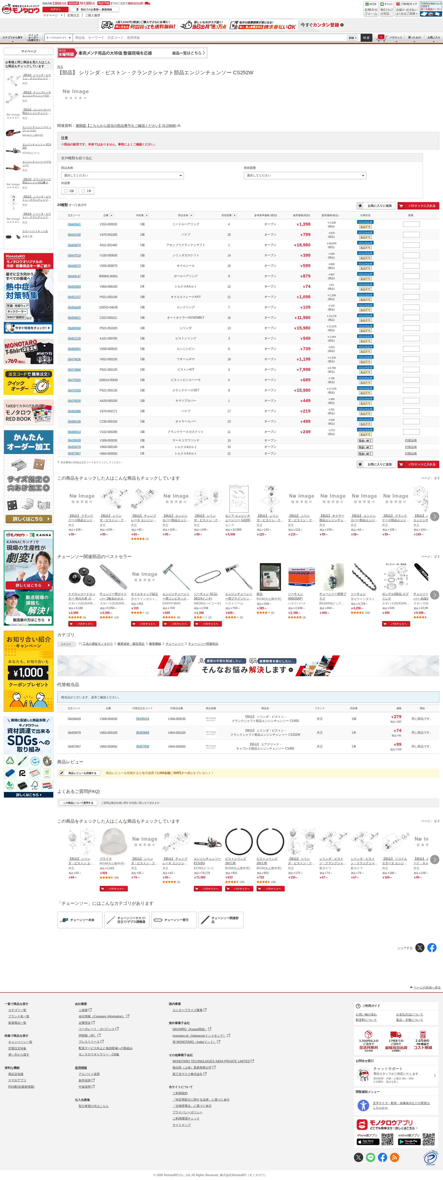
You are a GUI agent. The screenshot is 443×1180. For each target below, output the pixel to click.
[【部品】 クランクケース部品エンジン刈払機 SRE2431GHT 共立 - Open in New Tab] (82, 499)
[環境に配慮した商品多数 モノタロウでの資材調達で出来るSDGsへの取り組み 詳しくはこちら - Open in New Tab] (29, 796)
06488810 (74, 432)
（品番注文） (33, 38)
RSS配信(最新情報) (21, 1086)
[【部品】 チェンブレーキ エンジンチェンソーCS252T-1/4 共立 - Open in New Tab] (145, 499)
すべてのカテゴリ (56, 37)
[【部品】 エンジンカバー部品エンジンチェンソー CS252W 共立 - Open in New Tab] (364, 499)
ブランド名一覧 (18, 1016)
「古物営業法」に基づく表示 (192, 1106)
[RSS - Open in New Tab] (394, 1161)
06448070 (74, 266)
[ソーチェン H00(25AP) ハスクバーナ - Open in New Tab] (302, 577)
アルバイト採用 (89, 1074)
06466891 (74, 349)
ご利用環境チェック (186, 1118)
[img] (21, 9)
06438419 (142, 718)
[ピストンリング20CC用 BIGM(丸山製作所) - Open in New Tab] (270, 842)
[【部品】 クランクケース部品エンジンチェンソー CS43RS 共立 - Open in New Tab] (396, 499)
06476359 (74, 390)
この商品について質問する (78, 802)
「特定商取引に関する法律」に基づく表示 (201, 1099)
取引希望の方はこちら (94, 1106)
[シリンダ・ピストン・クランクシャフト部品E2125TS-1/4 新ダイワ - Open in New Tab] (333, 842)
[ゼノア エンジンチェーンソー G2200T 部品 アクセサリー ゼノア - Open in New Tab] (239, 499)
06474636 (74, 359)
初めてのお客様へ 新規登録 (96, 9)
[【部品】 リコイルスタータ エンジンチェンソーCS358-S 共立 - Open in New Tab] (396, 842)
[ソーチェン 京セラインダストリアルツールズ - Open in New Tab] (364, 577)
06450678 (74, 447)
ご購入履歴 (92, 15)
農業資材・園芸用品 (130, 643)
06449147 (74, 276)
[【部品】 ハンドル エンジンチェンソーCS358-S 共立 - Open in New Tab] (427, 499)
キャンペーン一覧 (20, 1042)
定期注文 (73, 15)
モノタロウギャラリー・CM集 (99, 1054)
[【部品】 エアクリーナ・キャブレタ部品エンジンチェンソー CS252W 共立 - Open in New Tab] (427, 842)
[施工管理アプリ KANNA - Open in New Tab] (29, 589)
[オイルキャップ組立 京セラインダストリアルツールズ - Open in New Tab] (145, 577)
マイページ (50, 15)
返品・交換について (409, 1020)
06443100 (74, 234)
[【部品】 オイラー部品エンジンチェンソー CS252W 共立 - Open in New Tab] (333, 499)
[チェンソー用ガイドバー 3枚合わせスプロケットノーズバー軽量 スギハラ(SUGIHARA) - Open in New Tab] (113, 577)
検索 (366, 37)
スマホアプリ (17, 1080)
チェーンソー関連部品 (203, 643)
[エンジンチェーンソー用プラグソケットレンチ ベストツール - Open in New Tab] (239, 577)
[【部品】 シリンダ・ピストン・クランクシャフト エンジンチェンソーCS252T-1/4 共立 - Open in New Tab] (113, 499)
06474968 (74, 369)
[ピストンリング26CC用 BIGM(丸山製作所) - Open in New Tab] (239, 842)
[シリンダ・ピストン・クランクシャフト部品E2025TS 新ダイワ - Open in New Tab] (364, 842)
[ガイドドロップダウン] (407, 12)
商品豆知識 (15, 1074)
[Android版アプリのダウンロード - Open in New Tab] (417, 1140)
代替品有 (411, 440)
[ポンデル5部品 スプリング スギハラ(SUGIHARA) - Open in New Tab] (396, 577)
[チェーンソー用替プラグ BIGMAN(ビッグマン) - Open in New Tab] (333, 577)
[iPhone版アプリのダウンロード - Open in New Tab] (375, 1140)
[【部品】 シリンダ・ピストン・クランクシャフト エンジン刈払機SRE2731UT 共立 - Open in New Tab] (270, 499)
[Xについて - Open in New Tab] (358, 1161)
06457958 (142, 746)
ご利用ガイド (371, 1005)
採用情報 (81, 1067)
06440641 (74, 224)
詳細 (351, 37)
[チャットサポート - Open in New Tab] (387, 9)
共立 (60, 67)
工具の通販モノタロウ (98, 643)
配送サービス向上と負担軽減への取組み (106, 1048)
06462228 (74, 338)
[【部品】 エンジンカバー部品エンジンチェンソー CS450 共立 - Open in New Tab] (176, 499)
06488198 (74, 421)
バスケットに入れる (422, 205)
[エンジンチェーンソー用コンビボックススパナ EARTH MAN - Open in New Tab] (176, 577)
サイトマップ (182, 1125)
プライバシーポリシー (188, 1112)
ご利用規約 (180, 1093)
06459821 (74, 318)
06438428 (74, 440)
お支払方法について (409, 1014)
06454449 (74, 307)
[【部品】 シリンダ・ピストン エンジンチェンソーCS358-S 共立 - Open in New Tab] (82, 842)
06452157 (74, 297)
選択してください (76, 175)
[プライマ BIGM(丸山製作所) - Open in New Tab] (113, 842)
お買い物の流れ (366, 1014)
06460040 (74, 328)
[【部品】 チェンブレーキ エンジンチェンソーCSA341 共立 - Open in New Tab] (176, 842)
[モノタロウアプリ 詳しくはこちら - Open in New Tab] (396, 1124)
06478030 (74, 401)
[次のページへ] (434, 516)
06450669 (74, 286)
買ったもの (414, 37)
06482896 (74, 411)
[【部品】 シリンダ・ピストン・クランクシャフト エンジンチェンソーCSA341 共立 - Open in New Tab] (208, 499)
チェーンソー (175, 643)
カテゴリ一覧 (17, 1010)
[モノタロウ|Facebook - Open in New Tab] (382, 1161)
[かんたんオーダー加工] (29, 524)
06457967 (74, 453)
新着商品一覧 (17, 1023)
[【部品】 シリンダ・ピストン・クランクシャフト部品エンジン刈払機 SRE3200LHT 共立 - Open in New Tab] (302, 842)
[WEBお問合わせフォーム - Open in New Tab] (371, 9)
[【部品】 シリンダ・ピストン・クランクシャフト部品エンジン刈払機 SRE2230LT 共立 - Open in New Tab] (302, 499)
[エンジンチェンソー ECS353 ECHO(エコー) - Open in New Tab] (208, 842)
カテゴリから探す (13, 37)
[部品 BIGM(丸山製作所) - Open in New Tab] (270, 577)
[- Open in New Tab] (369, 1041)
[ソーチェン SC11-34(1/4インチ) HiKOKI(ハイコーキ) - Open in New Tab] (208, 577)
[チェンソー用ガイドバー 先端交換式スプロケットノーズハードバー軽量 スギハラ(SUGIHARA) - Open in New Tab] (427, 577)
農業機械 (155, 643)
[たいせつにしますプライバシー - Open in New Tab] (430, 1158)
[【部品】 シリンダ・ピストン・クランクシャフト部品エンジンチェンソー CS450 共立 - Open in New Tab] (145, 842)
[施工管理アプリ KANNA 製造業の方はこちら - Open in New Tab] (29, 624)
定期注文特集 (17, 1048)
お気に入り (434, 37)
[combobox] (210, 38)
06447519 (74, 255)
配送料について (366, 1020)
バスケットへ (85, 623)
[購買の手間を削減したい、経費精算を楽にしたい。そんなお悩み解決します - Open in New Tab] (248, 665)
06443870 (74, 245)
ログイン (56, 9)
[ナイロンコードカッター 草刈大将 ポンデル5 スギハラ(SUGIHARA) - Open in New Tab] (82, 577)
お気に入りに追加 (380, 205)
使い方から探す (18, 1054)
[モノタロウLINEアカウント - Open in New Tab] (370, 1161)
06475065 (74, 380)
